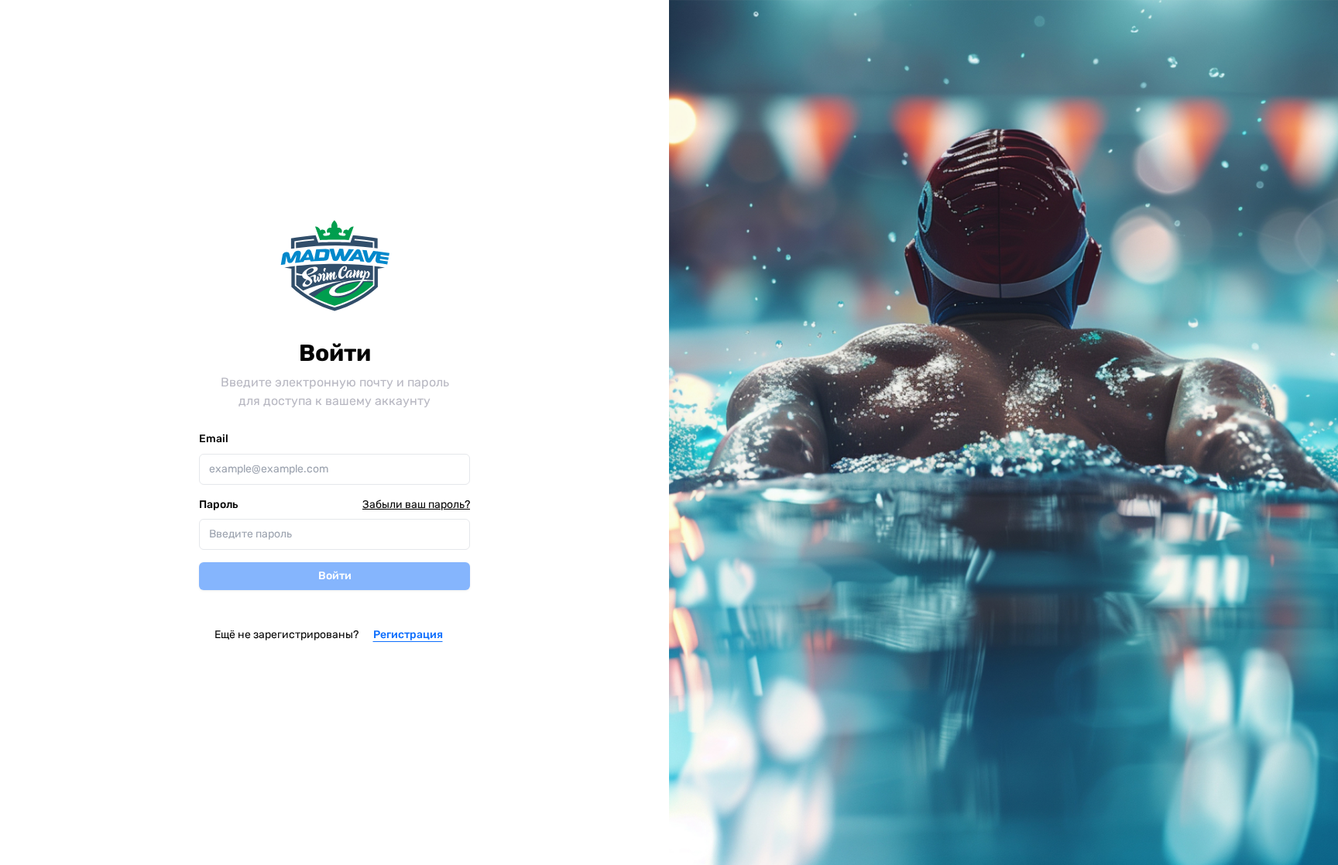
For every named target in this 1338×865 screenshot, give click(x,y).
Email (213, 438)
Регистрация (408, 634)
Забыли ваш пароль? (416, 504)
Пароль (218, 504)
